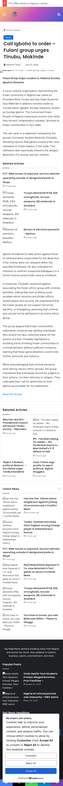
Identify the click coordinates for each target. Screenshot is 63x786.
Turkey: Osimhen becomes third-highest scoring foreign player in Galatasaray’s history (42, 527)
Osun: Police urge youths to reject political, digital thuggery (43, 467)
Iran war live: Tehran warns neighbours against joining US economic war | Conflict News (40, 504)
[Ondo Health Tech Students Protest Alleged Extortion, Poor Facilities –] (12, 681)
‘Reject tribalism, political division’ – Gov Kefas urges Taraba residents (15, 467)
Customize (30, 755)
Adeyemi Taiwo (13, 64)
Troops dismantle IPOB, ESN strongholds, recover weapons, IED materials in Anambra (40, 593)
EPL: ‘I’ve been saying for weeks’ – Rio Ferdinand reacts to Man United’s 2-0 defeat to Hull (45, 445)
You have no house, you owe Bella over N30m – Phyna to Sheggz (41, 618)
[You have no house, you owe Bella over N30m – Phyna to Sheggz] (12, 622)
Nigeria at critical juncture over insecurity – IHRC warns (41, 695)
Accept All (31, 771)
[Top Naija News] (14, 14)
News (17, 30)
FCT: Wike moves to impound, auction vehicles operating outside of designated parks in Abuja (31, 178)
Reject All (31, 763)
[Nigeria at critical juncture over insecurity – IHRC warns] (12, 699)
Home (9, 30)
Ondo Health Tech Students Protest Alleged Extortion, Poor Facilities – (41, 677)
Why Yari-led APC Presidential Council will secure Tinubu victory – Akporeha (15, 424)
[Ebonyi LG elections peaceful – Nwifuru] (12, 235)
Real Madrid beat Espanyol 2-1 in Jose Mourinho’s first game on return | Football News (42, 570)
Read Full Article (12, 394)
